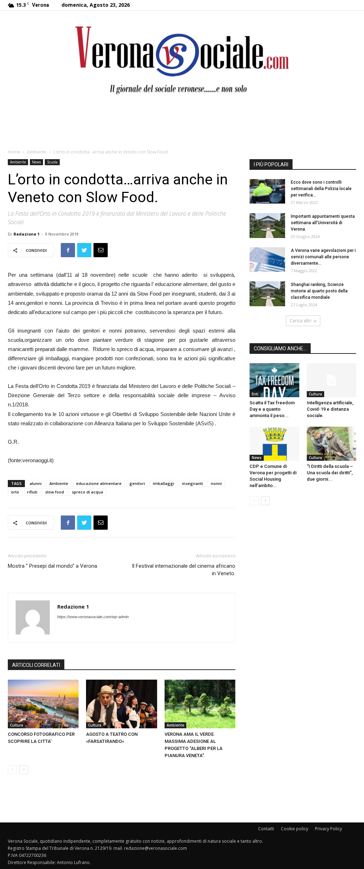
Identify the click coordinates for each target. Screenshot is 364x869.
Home (14, 152)
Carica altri (300, 321)
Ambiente (37, 152)
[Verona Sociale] (182, 59)
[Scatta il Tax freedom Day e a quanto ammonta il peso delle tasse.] (274, 380)
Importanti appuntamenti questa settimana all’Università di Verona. (323, 223)
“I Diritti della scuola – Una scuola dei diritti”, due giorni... (330, 473)
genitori (137, 483)
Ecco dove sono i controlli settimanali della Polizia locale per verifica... (321, 189)
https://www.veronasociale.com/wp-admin (93, 617)
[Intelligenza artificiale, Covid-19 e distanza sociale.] (332, 380)
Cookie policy (294, 829)
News (36, 162)
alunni (36, 483)
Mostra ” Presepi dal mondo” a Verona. (53, 566)
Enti (255, 394)
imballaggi (163, 483)
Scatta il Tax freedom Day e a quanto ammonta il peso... (272, 409)
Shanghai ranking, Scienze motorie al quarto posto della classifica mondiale (319, 291)
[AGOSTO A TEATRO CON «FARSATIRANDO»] (121, 704)
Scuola (52, 162)
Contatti (266, 829)
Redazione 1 (26, 234)
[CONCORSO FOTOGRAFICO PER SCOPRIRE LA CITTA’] (43, 704)
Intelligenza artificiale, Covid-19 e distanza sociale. (330, 409)
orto (15, 492)
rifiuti (32, 492)
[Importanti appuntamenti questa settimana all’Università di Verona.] (267, 225)
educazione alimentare (99, 483)
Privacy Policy (328, 829)
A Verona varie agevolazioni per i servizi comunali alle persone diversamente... (323, 257)
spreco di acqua (87, 492)
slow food (54, 492)
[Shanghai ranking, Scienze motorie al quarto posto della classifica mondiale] (267, 293)
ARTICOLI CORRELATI (36, 665)
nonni (216, 483)
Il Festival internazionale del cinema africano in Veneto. (183, 570)
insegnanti (192, 483)
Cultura (16, 725)
